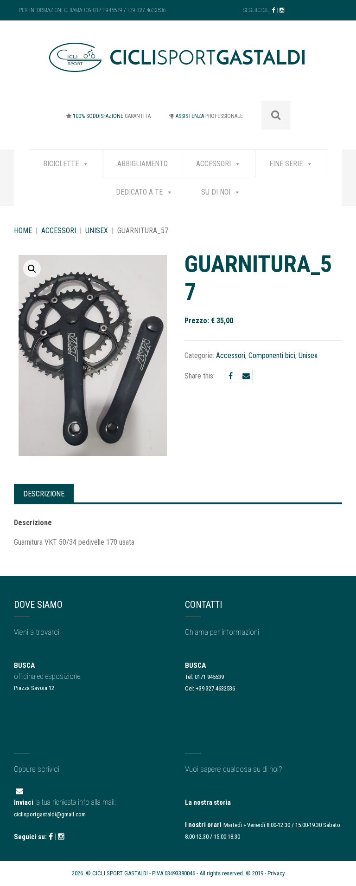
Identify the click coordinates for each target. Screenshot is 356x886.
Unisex (96, 230)
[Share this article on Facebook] (230, 376)
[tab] (44, 493)
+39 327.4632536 (146, 10)
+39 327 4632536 (215, 688)
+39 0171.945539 (102, 10)
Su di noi (215, 192)
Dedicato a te (139, 192)
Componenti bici (271, 355)
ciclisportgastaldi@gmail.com (50, 814)
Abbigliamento (142, 163)
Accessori (213, 163)
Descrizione (43, 493)
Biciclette (61, 163)
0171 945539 (209, 676)
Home (23, 230)
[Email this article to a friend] (246, 376)
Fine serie (286, 163)
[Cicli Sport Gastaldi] (178, 64)
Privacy (276, 873)
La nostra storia (208, 802)
